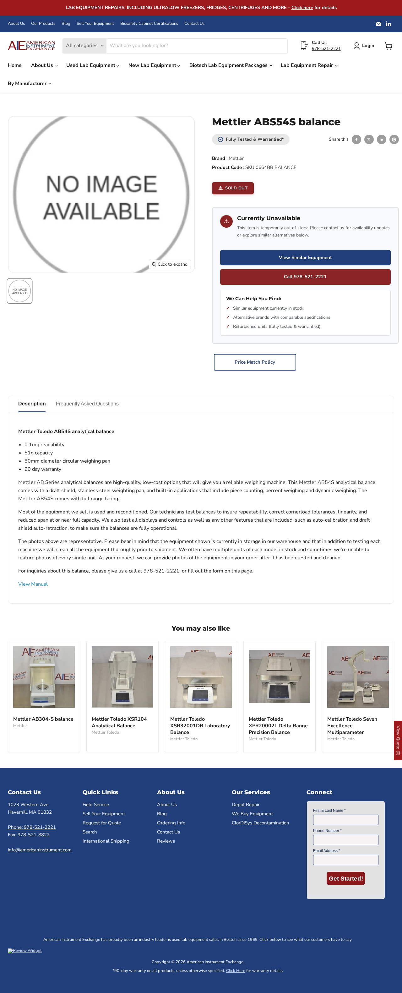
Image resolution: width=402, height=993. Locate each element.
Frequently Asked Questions (87, 403)
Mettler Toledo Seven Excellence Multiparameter (352, 726)
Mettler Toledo (105, 732)
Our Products (43, 23)
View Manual (33, 584)
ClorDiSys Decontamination (260, 823)
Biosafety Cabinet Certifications (149, 23)
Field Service (96, 804)
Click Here (235, 971)
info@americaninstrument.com (40, 850)
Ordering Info (171, 823)
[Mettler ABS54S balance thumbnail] (19, 291)
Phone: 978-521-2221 (32, 827)
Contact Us (194, 23)
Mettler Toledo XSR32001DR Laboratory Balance (200, 726)
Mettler (236, 158)
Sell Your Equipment (95, 23)
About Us (16, 23)
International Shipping (106, 841)
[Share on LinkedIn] (381, 139)
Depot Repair (245, 804)
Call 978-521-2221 (305, 277)
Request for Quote (102, 823)
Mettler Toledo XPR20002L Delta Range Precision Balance (278, 726)
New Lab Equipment (152, 65)
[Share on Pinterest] (394, 139)
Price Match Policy (255, 362)
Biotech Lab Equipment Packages (229, 65)
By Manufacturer (28, 83)
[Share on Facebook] (356, 139)
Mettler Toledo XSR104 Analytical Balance (119, 722)
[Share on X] (369, 139)
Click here (302, 7)
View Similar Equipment (305, 257)
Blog (66, 23)
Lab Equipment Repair (307, 65)
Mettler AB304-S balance (43, 719)
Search (90, 832)
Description (32, 403)
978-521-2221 (326, 49)
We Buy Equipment (252, 814)
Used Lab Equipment (91, 65)
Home (15, 65)
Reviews (166, 841)
